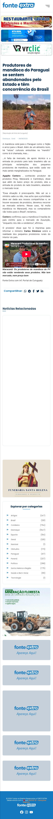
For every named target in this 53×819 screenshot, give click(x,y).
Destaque (6, 138)
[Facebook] (21, 812)
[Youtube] (31, 812)
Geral (13, 138)
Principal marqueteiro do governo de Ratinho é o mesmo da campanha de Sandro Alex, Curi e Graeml (26, 422)
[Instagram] (26, 812)
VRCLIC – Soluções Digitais (34, 801)
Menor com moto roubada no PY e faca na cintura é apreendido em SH (26, 361)
